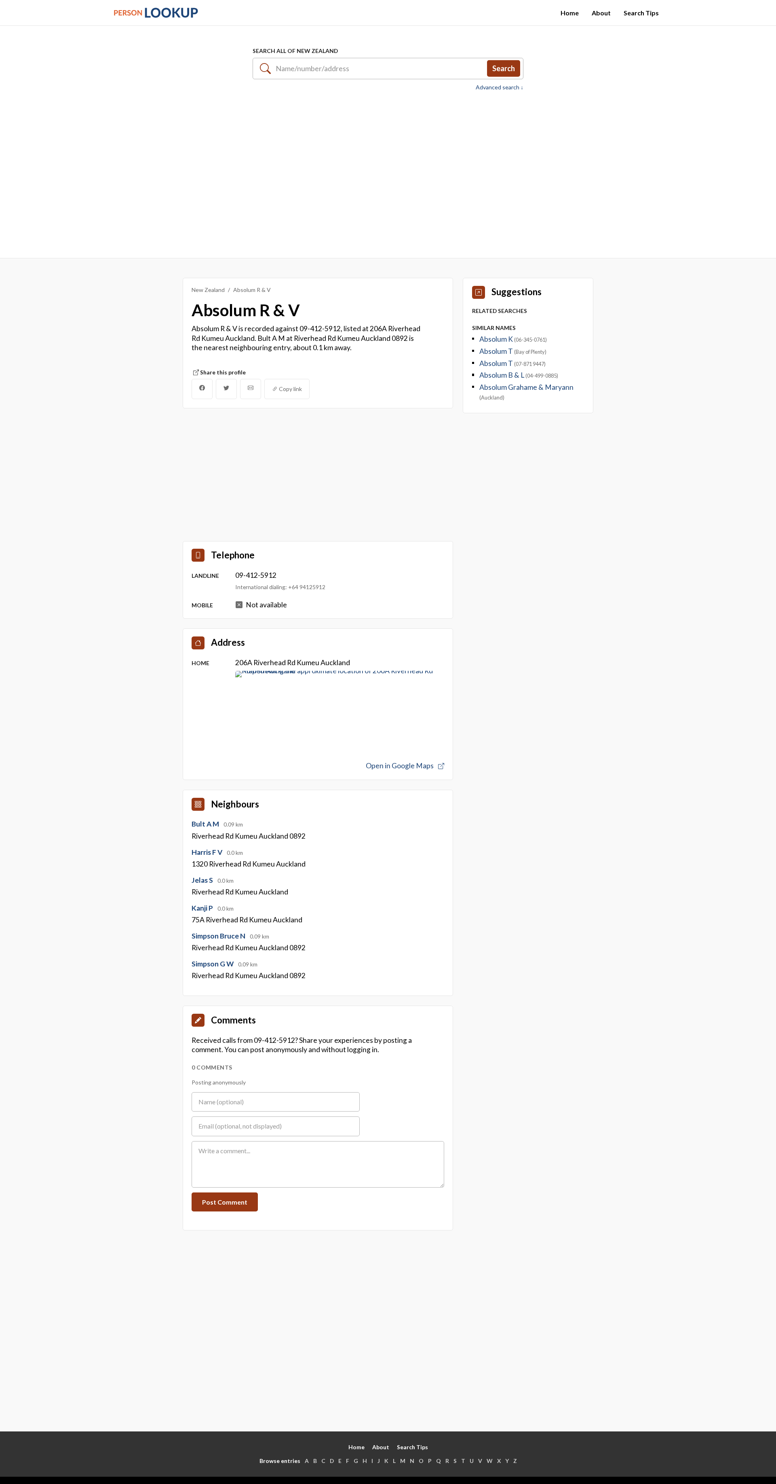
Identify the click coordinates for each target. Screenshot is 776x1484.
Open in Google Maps (400, 765)
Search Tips (641, 13)
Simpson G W (213, 964)
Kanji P (203, 908)
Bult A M (206, 824)
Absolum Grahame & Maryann (526, 387)
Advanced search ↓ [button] (499, 87)
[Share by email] (250, 389)
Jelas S (203, 880)
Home (570, 13)
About (601, 13)
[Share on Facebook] (202, 389)
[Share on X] (226, 389)
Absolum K (496, 339)
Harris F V (208, 852)
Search (503, 68)
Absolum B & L (502, 375)
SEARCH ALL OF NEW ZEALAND (295, 50)
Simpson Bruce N (219, 936)
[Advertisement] (388, 170)
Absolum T (496, 351)
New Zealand (208, 289)
